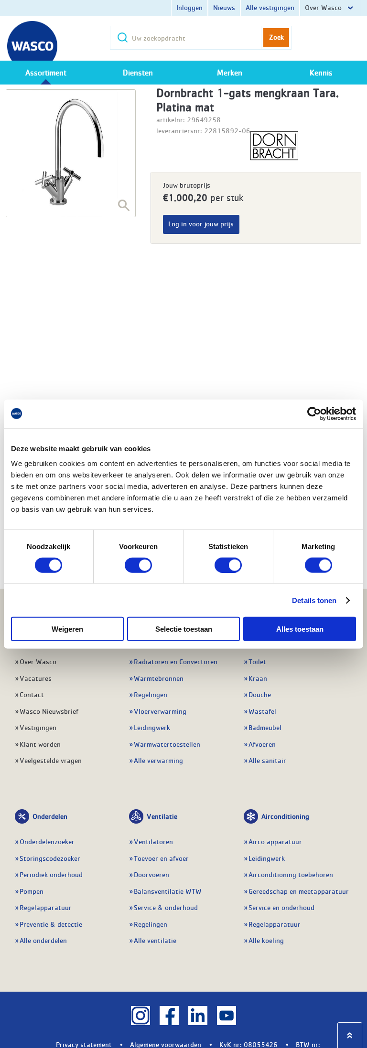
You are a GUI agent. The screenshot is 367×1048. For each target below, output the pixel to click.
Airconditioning (285, 816)
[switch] (138, 564)
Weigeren (67, 629)
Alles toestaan (300, 629)
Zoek (276, 36)
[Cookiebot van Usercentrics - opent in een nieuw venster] (314, 413)
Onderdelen (49, 816)
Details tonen (314, 600)
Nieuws (224, 7)
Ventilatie (162, 816)
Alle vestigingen (270, 7)
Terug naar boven (350, 1035)
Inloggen (189, 7)
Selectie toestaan (183, 629)
